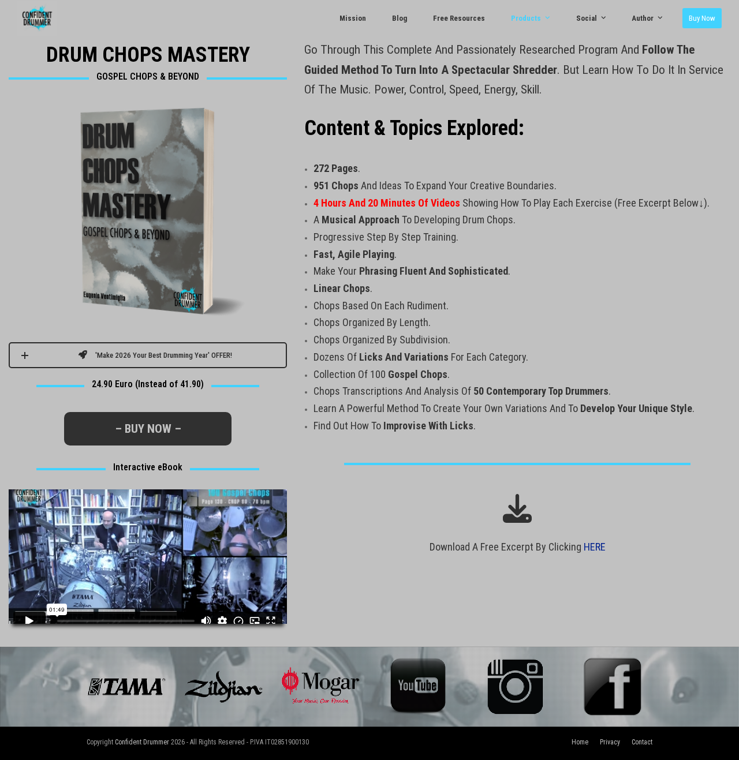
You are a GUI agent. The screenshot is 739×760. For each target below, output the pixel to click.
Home (580, 742)
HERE (595, 547)
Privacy (610, 742)
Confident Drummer (142, 742)
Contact (642, 742)
